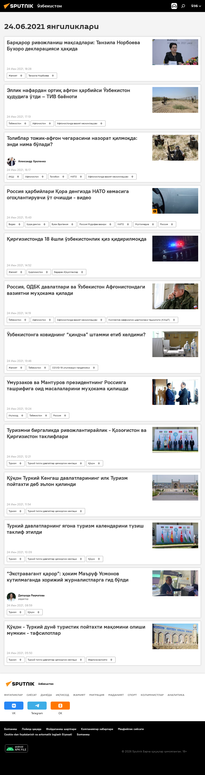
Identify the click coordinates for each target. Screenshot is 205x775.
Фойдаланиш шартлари (61, 729)
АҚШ (11, 176)
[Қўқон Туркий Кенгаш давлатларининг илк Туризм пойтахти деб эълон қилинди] (175, 488)
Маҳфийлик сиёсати (131, 729)
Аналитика (176, 695)
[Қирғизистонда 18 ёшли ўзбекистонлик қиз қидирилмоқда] (175, 248)
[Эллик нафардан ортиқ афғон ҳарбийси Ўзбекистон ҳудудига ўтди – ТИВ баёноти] (175, 100)
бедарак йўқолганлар (66, 271)
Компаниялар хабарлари (97, 729)
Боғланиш (10, 729)
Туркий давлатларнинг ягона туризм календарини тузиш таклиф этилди (75, 529)
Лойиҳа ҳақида (31, 729)
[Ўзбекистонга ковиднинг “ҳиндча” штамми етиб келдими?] (175, 344)
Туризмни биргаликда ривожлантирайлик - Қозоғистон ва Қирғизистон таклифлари (77, 433)
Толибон (54, 176)
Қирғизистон (35, 271)
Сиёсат (32, 695)
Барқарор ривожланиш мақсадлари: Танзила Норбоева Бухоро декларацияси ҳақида (73, 45)
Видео (12, 224)
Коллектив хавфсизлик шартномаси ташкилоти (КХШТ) (139, 319)
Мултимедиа (142, 224)
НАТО (73, 176)
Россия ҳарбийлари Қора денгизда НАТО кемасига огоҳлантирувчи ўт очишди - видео (68, 194)
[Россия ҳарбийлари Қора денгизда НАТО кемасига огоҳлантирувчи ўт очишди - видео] (175, 201)
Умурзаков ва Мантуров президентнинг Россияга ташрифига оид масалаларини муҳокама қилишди (67, 385)
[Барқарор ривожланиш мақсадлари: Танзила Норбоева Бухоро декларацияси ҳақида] (175, 52)
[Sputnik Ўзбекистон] (19, 9)
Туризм (12, 463)
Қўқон (91, 463)
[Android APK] (16, 748)
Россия (164, 224)
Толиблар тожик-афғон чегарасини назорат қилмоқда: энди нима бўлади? (72, 141)
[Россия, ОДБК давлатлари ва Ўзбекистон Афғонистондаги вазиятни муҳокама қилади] (175, 296)
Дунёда (46, 695)
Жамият (13, 75)
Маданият (116, 695)
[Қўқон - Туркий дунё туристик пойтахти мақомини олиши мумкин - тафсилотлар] (175, 636)
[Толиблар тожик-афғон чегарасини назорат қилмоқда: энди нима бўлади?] (175, 148)
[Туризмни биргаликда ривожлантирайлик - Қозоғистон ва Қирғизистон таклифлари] (175, 440)
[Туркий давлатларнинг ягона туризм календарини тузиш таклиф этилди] (175, 535)
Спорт (132, 695)
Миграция (96, 695)
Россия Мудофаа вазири (92, 224)
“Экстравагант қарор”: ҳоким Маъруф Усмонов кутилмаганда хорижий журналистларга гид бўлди (68, 576)
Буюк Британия (60, 224)
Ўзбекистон (15, 123)
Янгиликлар (13, 695)
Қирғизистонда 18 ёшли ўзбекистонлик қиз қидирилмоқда (77, 239)
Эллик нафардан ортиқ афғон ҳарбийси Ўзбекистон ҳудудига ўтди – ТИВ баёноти (68, 93)
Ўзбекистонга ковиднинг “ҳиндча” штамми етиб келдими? (76, 334)
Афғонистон (39, 123)
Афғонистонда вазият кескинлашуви (77, 123)
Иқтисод (13, 415)
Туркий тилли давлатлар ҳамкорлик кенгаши (52, 463)
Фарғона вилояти (97, 659)
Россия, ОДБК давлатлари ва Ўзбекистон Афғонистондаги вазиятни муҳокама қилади (76, 289)
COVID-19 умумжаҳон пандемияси (71, 367)
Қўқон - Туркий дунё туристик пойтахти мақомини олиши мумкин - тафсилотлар (76, 630)
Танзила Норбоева (38, 75)
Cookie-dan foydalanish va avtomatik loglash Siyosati (38, 734)
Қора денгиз (33, 224)
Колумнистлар (152, 695)
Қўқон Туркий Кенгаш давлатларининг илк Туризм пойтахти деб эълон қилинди (67, 481)
